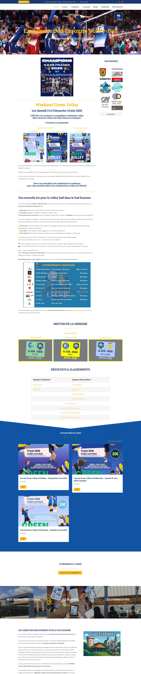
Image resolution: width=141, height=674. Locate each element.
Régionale (36, 389)
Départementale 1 (78, 394)
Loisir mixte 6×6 (70, 403)
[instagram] (122, 1)
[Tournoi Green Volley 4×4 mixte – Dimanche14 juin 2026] (43, 445)
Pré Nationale (37, 385)
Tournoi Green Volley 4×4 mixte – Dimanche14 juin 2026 (43, 478)
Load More (111, 114)
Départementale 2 (78, 399)
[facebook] (119, 1)
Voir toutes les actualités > (115, 441)
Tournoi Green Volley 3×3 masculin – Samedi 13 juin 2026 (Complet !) (67, 2)
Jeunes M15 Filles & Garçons (70, 413)
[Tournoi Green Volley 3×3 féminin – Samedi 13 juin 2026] (43, 497)
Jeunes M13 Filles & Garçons (70, 417)
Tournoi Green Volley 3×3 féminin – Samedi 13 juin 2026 (43, 530)
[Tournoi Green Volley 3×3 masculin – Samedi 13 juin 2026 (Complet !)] (97, 445)
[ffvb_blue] (119, 13)
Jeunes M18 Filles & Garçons (70, 408)
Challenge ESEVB (78, 310)
